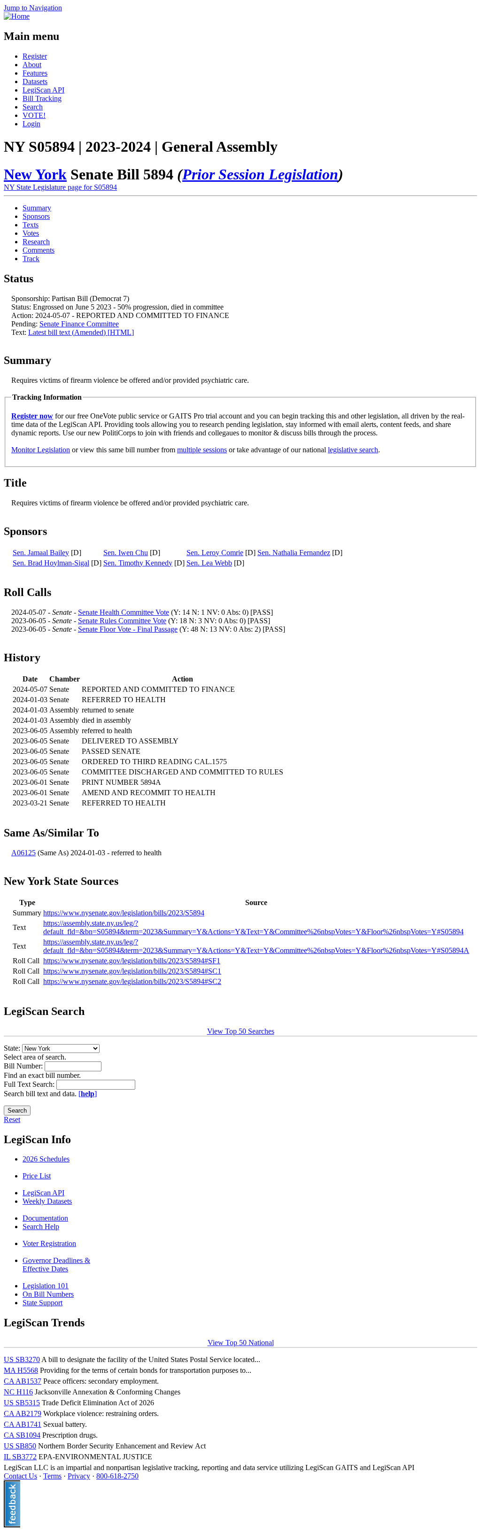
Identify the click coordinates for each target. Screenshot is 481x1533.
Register (35, 56)
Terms (52, 1476)
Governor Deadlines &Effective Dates (56, 1264)
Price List (37, 1176)
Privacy (79, 1476)
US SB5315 (22, 1403)
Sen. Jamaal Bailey (41, 553)
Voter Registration (49, 1243)
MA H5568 (21, 1370)
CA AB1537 (22, 1381)
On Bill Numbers (48, 1294)
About (32, 65)
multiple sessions (202, 450)
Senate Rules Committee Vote (122, 621)
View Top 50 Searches (240, 1031)
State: (13, 1048)
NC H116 (18, 1392)
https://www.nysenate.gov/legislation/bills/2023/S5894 (123, 913)
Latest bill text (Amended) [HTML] (81, 332)
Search (33, 107)
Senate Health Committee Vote (123, 612)
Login (31, 124)
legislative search (353, 450)
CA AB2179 (22, 1413)
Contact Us (20, 1476)
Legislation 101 (46, 1286)
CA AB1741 (22, 1424)
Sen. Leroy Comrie (214, 553)
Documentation (45, 1218)
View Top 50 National (241, 1343)
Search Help (41, 1227)
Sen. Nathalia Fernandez (293, 553)
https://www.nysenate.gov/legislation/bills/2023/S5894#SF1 (131, 961)
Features (35, 73)
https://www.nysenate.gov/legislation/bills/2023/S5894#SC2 (132, 981)
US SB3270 (22, 1359)
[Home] (17, 16)
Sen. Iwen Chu (125, 553)
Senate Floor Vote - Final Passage (128, 629)
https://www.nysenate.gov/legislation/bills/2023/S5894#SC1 (132, 971)
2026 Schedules (46, 1159)
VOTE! (34, 115)
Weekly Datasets (47, 1201)
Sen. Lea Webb (209, 563)
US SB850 (20, 1446)
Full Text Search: (30, 1084)
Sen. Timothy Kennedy (137, 563)
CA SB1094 (22, 1435)
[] (87, 1094)
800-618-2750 (117, 1476)
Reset (12, 1119)
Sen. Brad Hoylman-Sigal (51, 563)
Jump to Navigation (33, 8)
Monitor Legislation (40, 450)
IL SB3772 (20, 1457)
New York (35, 174)
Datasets (35, 81)
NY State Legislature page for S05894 (60, 187)
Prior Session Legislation (260, 174)
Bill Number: (24, 1066)
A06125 (23, 853)
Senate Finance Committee (79, 324)
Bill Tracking (42, 98)
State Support (42, 1303)
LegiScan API (43, 90)
